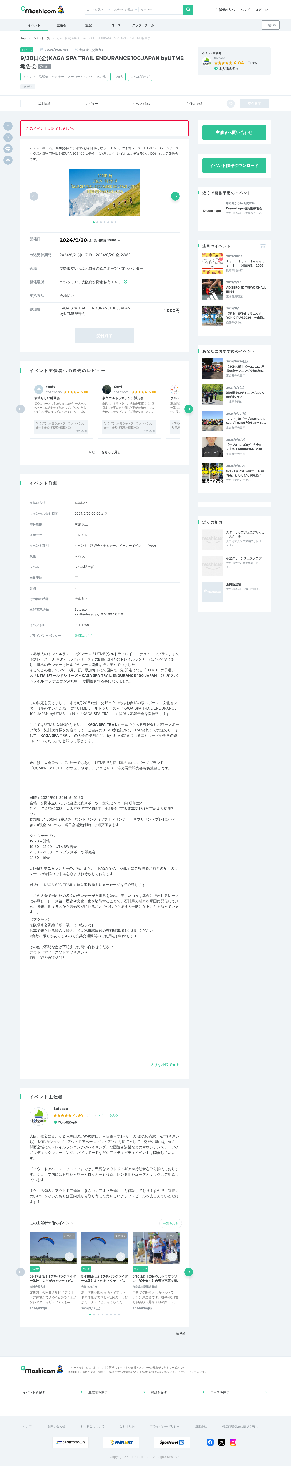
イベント (34, 25)
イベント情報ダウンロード (234, 165)
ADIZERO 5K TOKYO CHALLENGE (246, 289)
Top (23, 38)
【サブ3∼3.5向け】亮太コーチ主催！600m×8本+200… (245, 447)
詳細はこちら (84, 635)
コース (116, 25)
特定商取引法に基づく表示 (240, 1426)
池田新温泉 (233, 584)
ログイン (261, 10)
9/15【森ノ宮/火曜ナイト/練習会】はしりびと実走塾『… (245, 473)
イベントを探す (34, 1392)
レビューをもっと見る (104, 452)
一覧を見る (170, 1223)
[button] (94, 222)
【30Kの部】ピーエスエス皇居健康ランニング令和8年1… (245, 368)
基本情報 (44, 103)
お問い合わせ (56, 1426)
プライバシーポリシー (165, 1426)
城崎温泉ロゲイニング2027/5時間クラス (245, 395)
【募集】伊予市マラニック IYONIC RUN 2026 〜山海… (246, 315)
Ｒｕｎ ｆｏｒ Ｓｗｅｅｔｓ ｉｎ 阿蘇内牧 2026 (245, 263)
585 (254, 63)
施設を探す (159, 1392)
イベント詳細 (142, 103)
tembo (50, 386)
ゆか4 (118, 386)
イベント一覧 (41, 38)
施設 (88, 25)
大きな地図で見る (165, 1064)
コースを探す (219, 1392)
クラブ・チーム (143, 25)
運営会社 (201, 1426)
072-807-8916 (52, 957)
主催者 (61, 25)
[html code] (8, 160)
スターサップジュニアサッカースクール (245, 534)
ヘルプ (245, 10)
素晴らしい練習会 (47, 398)
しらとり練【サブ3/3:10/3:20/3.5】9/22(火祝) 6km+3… (246, 421)
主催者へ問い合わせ (234, 132)
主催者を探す (98, 1392)
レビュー (91, 103)
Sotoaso (219, 58)
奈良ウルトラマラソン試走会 (123, 398)
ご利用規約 (127, 1426)
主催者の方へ (225, 10)
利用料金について (92, 1426)
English (271, 25)
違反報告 (182, 1334)
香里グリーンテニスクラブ (244, 558)
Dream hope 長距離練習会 (244, 208)
